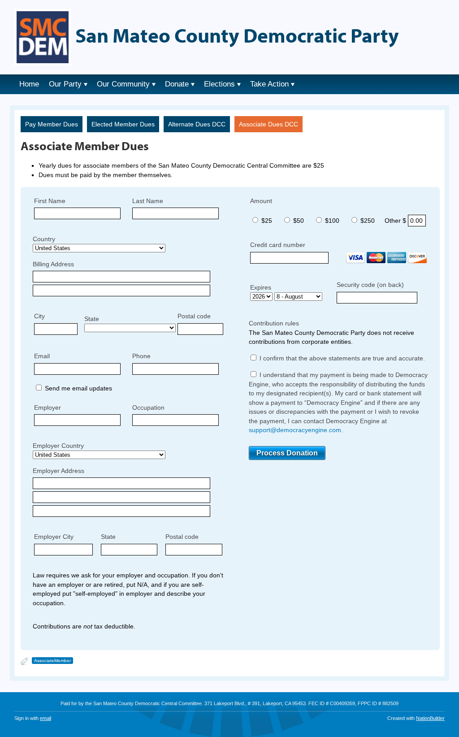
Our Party (65, 84)
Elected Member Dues (123, 124)
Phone (141, 356)
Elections (219, 84)
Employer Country (58, 445)
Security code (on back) (370, 284)
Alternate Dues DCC (196, 124)
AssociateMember (52, 660)
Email (42, 356)
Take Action (269, 84)
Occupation (148, 407)
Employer (47, 407)
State (91, 318)
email (45, 718)
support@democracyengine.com (295, 430)
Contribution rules (274, 323)
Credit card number (277, 244)
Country (44, 239)
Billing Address (53, 264)
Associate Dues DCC (268, 124)
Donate (177, 84)
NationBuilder (430, 718)
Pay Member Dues (51, 124)
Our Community (123, 84)
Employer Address (58, 470)
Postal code (194, 316)
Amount (261, 200)
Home (29, 84)
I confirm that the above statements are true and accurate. (341, 358)
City (39, 316)
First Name (49, 200)
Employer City (54, 536)
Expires (260, 287)
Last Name (147, 200)
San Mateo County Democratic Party (237, 35)
